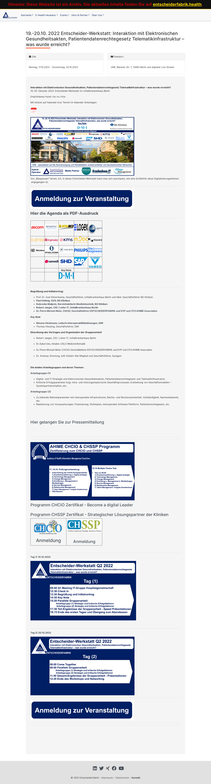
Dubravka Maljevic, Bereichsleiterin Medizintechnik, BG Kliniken (72, 304)
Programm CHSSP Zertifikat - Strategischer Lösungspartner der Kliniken (99, 514)
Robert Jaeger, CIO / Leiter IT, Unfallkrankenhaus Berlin (67, 307)
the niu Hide (58, 96)
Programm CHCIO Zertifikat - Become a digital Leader (81, 504)
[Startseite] (9, 15)
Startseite (26, 15)
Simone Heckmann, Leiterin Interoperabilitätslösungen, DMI (69, 323)
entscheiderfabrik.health (177, 4)
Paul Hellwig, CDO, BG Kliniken (53, 300)
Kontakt (136, 777)
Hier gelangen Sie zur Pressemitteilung (67, 422)
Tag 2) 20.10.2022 (40, 632)
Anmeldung (48, 540)
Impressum (107, 777)
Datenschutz (122, 777)
